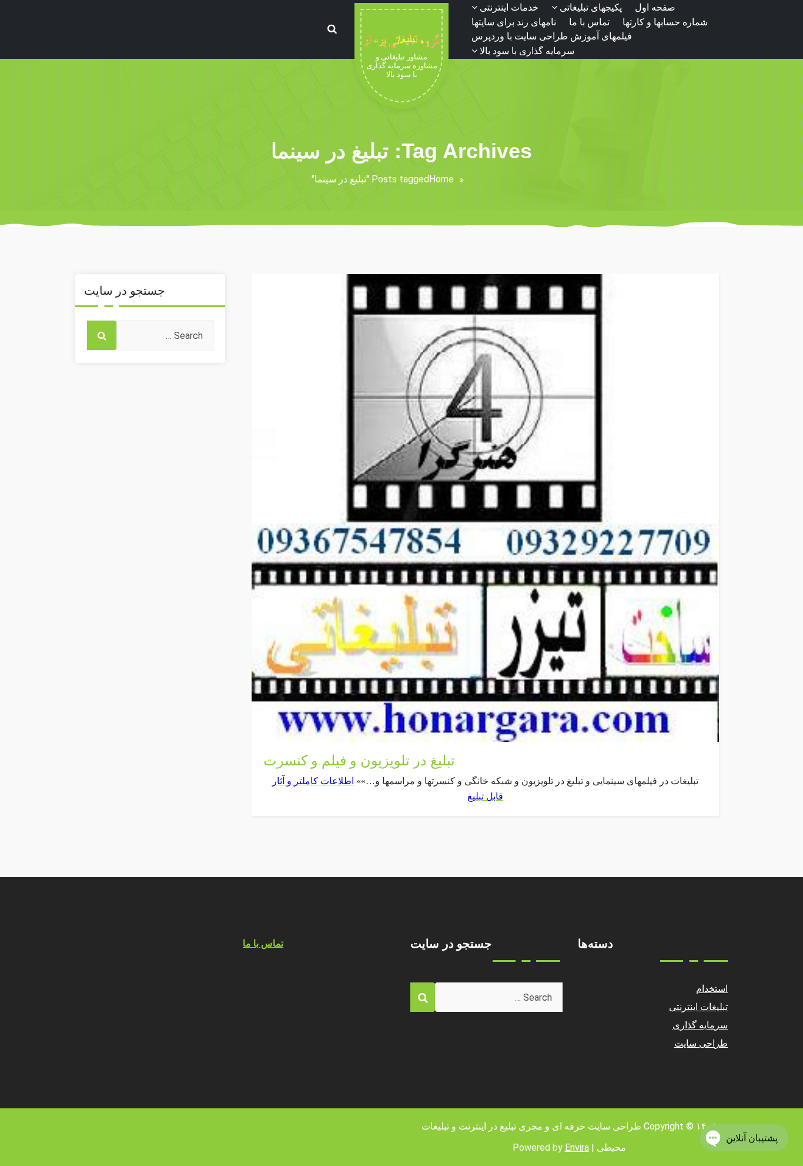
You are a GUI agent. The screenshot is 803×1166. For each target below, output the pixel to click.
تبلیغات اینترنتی (292, 734)
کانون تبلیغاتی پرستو (302, 706)
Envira (577, 1147)
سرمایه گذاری (700, 1025)
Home (441, 179)
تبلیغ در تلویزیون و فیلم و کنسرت (359, 761)
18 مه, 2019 (288, 720)
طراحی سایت (701, 1043)
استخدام (712, 988)
